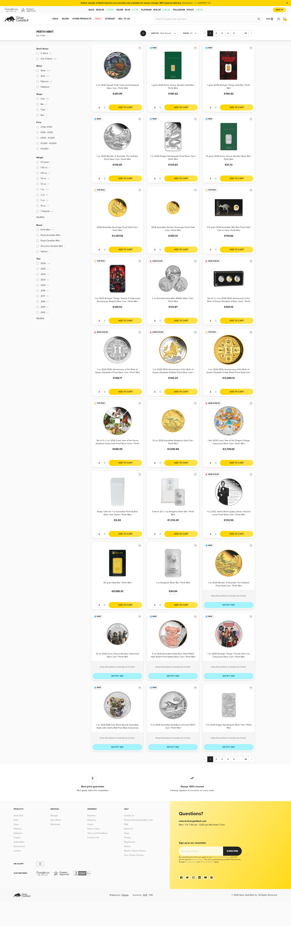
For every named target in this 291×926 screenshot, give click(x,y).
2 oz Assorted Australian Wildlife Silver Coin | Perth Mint (173, 299)
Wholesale (55, 824)
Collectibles (19, 842)
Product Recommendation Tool (138, 820)
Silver (127, 9)
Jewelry (17, 850)
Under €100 (46, 127)
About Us (128, 828)
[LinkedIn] (199, 877)
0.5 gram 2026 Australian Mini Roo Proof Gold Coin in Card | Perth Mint (228, 228)
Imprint (127, 846)
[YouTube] (205, 877)
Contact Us (129, 815)
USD (151, 895)
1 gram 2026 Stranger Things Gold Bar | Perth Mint (228, 86)
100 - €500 (47, 132)
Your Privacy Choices (134, 855)
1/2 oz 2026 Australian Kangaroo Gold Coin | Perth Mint (173, 442)
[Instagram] (193, 877)
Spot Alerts (55, 820)
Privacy (127, 837)
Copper (17, 837)
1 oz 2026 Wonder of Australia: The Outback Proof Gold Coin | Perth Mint (228, 584)
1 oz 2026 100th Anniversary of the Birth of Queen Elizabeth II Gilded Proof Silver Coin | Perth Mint (173, 370)
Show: (186, 33)
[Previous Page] (204, 33)
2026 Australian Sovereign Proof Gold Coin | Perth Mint (117, 228)
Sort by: (155, 33)
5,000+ (45, 148)
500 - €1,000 (48, 138)
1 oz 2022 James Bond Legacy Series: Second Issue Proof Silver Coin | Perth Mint (228, 513)
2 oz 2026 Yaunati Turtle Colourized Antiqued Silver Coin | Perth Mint (117, 86)
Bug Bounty (129, 842)
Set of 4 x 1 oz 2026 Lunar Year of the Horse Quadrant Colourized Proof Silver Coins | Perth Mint (117, 442)
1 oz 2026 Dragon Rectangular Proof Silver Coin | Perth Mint (173, 157)
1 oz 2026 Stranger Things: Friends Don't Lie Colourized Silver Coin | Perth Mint (229, 655)
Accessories (19, 846)
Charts (90, 824)
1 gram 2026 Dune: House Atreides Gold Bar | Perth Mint (173, 86)
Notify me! (228, 605)
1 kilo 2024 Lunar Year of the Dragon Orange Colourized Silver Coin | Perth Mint (229, 442)
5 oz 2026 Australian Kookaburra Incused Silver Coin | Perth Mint (173, 726)
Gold (101, 9)
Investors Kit (93, 837)
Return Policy (93, 828)
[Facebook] (181, 877)
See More (40, 217)
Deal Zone (18, 815)
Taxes (127, 833)
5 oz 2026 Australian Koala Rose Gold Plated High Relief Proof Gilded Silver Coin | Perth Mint (173, 655)
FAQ (126, 824)
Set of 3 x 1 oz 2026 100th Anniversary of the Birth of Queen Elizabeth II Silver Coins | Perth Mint (228, 299)
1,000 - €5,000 (49, 143)
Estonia (125, 895)
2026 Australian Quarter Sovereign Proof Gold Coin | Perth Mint (173, 228)
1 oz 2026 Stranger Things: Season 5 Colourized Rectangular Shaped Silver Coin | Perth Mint (117, 299)
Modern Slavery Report (135, 850)
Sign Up (279, 10)
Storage (54, 815)
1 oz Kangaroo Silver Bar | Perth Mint (173, 582)
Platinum (155, 9)
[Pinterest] (211, 877)
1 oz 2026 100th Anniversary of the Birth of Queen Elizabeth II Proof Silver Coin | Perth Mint (117, 370)
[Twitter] (187, 877)
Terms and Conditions (97, 833)
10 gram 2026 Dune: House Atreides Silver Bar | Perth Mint (228, 157)
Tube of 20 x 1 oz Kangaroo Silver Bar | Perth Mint (173, 513)
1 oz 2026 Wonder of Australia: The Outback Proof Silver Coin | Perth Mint (117, 157)
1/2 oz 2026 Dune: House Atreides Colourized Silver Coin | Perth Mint (117, 655)
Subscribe (232, 851)
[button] (163, 33)
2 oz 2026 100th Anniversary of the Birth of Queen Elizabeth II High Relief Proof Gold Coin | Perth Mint (228, 370)
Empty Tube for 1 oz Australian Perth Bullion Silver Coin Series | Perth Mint (117, 513)
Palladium (187, 9)
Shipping (91, 820)
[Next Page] (252, 33)
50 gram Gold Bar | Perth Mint (117, 582)
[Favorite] (139, 47)
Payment (91, 815)
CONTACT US (204, 3)
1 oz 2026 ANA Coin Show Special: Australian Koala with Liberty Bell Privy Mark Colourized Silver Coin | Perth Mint (117, 726)
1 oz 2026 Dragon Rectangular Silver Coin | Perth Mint (229, 726)
